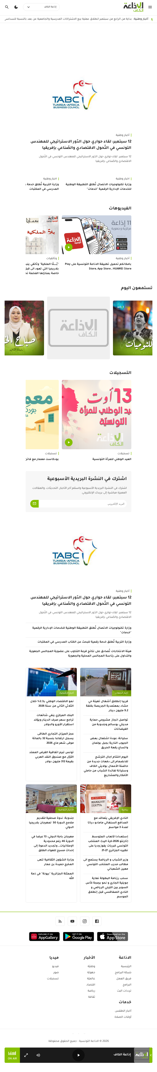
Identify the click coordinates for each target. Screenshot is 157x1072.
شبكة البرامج (123, 972)
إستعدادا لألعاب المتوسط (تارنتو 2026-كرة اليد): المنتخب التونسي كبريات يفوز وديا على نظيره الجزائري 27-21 (108, 843)
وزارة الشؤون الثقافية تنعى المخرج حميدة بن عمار (55, 862)
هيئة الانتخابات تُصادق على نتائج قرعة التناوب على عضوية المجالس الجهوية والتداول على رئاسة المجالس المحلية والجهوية (80, 654)
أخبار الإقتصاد (66, 693)
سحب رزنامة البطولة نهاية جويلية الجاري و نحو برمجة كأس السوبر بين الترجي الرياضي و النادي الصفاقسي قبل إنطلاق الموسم (107, 887)
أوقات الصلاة (122, 1017)
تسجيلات (123, 453)
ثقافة (91, 997)
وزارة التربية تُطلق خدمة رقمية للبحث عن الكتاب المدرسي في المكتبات (84, 642)
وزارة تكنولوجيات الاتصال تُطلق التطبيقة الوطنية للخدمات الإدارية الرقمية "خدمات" (98, 187)
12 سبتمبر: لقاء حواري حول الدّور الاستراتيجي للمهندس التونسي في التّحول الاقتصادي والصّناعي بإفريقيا (80, 145)
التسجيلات (120, 373)
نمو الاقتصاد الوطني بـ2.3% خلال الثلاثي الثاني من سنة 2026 (52, 704)
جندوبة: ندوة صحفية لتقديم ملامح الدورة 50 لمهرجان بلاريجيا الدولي (51, 823)
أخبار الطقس (123, 1011)
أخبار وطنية (122, 135)
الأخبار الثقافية (66, 810)
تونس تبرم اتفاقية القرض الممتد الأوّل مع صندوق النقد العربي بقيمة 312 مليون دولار (51, 757)
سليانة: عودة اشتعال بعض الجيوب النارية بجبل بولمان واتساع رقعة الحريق (109, 743)
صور (56, 972)
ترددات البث (124, 991)
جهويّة (91, 972)
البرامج (127, 985)
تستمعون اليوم (136, 288)
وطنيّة (91, 966)
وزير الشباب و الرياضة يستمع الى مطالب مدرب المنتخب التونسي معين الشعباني (105, 865)
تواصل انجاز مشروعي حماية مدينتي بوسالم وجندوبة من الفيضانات (109, 725)
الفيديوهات (120, 209)
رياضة (125, 810)
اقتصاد (90, 985)
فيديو (55, 966)
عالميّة (91, 978)
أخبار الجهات (121, 693)
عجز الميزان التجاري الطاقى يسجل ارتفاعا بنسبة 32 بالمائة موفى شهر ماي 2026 (53, 739)
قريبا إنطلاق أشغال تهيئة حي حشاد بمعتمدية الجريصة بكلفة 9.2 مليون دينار (107, 706)
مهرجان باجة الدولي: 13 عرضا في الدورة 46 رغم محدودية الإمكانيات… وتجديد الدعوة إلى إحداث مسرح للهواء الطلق (52, 843)
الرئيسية (126, 966)
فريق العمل (123, 978)
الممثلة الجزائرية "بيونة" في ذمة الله (52, 876)
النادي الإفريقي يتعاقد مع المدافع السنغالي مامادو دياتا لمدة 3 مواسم (108, 823)
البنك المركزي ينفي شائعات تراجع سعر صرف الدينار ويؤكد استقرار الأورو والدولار (54, 720)
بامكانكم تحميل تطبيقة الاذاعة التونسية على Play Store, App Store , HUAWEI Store (98, 267)
